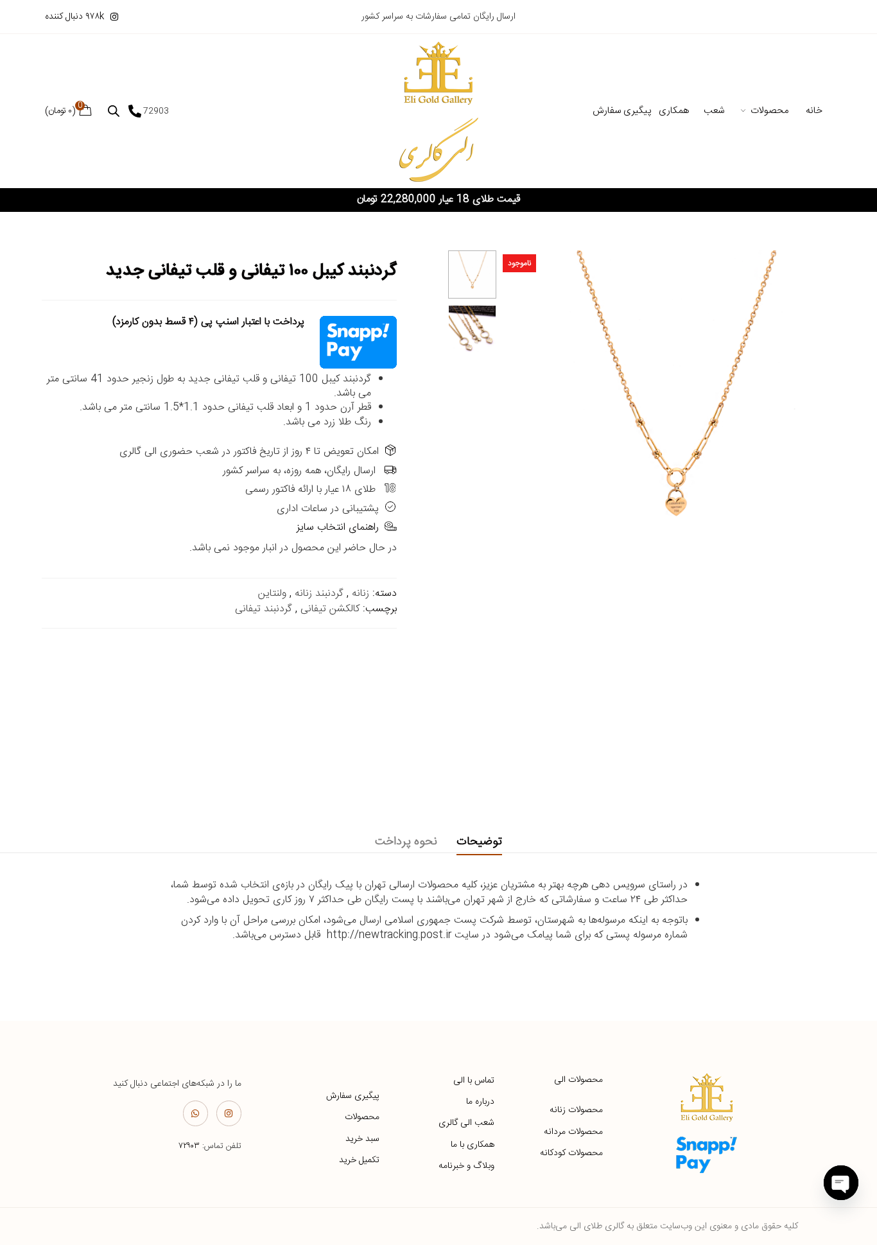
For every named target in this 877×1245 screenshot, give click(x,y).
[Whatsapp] (195, 1113)
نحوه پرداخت (406, 841)
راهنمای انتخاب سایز (338, 527)
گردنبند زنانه (319, 593)
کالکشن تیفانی (330, 609)
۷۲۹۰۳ (189, 1146)
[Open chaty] (841, 1182)
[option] (472, 274)
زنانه (360, 593)
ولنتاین (272, 593)
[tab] (479, 842)
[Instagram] (228, 1113)
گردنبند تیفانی (263, 609)
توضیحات (479, 841)
